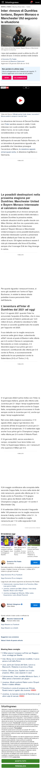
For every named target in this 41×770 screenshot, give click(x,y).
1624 (2, 714)
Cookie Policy (16, 757)
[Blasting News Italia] (12, 2)
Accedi (37, 2)
